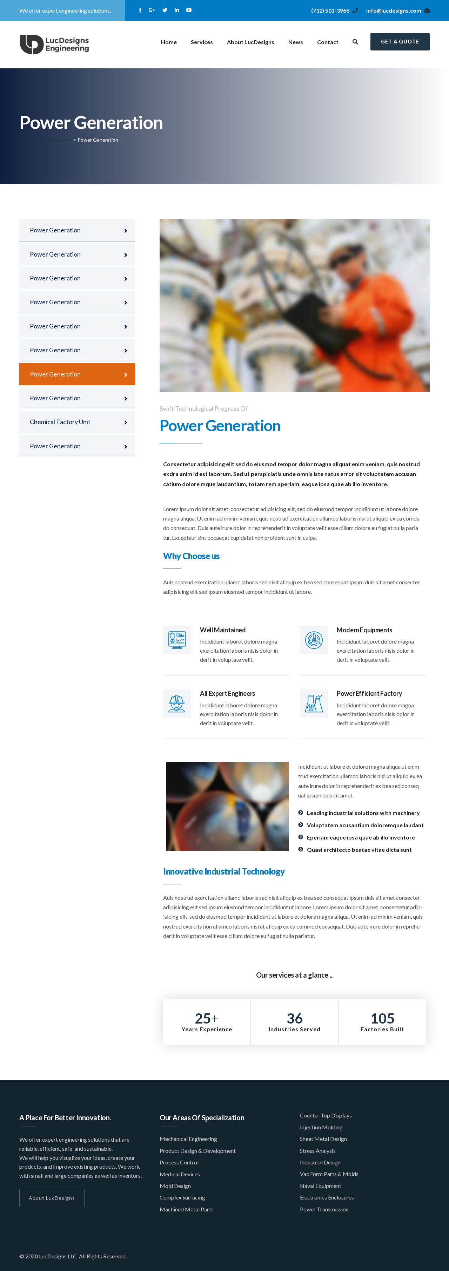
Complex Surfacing (182, 1197)
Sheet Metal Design (323, 1138)
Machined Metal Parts (187, 1209)
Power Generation (55, 230)
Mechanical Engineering (188, 1138)
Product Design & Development (198, 1150)
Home (169, 42)
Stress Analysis (318, 1150)
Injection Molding (321, 1127)
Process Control (179, 1162)
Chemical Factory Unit (60, 422)
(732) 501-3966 (330, 10)
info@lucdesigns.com (393, 10)
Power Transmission (324, 1209)
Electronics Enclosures (327, 1197)
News (295, 42)
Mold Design (175, 1185)
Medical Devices (180, 1174)
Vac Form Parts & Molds (329, 1173)
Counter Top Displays (326, 1115)
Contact (328, 42)
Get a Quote (400, 42)
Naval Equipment (320, 1185)
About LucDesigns (250, 42)
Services (202, 42)
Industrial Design (320, 1162)
